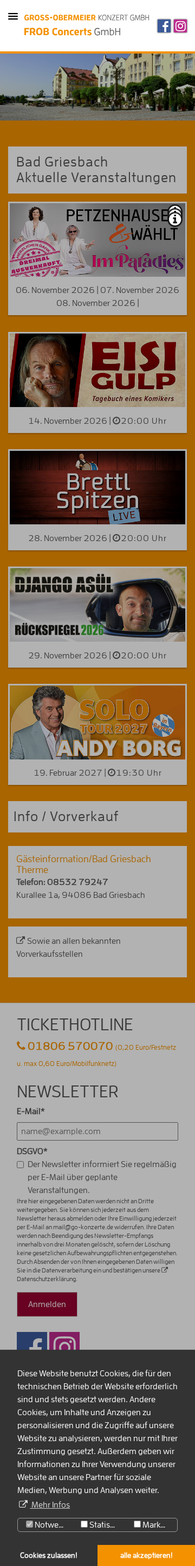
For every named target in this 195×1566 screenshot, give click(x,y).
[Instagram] (180, 25)
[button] (13, 17)
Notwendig (53, 1525)
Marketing (159, 1525)
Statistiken (107, 1525)
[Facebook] (164, 25)
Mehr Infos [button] (50, 1505)
